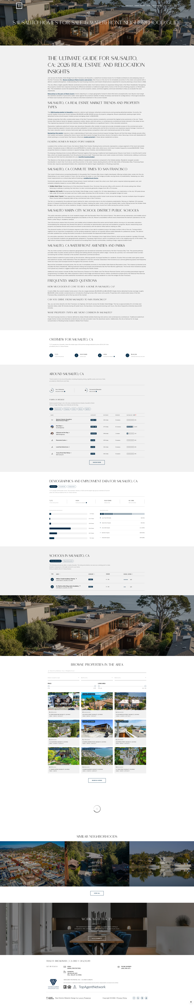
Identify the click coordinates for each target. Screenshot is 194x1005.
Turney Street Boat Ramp (63, 453)
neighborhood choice (91, 178)
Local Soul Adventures (62, 447)
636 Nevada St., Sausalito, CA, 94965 (64, 580)
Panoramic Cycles (61, 440)
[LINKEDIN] (138, 998)
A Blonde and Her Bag (62, 432)
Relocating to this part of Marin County (61, 94)
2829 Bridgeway (60, 434)
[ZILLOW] (146, 998)
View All (97, 893)
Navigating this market (55, 133)
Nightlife (88, 409)
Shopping (67, 409)
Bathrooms (84, 677)
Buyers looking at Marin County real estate (77, 80)
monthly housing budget (87, 157)
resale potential (89, 137)
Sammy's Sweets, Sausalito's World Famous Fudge (64, 420)
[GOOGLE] (142, 998)
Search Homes (97, 780)
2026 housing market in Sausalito (62, 112)
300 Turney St (60, 454)
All (52, 409)
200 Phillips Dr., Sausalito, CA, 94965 (64, 587)
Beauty (81, 409)
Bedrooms (118, 677)
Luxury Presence (85, 998)
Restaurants (58, 409)
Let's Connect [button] (97, 938)
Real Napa (59, 426)
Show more (97, 462)
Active (74, 409)
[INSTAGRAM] (133, 998)
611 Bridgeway (60, 427)
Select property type (54, 677)
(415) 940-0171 (125, 968)
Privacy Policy (122, 998)
